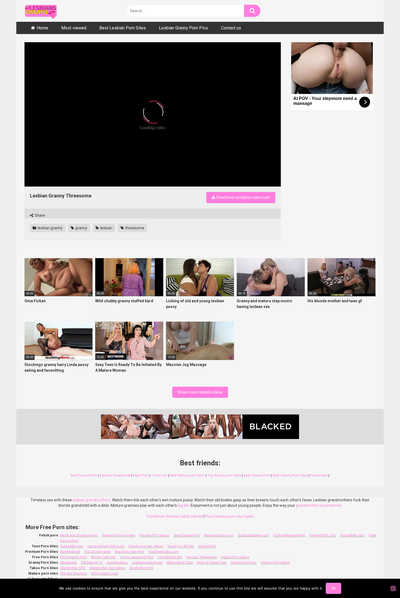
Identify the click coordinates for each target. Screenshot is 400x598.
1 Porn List (159, 475)
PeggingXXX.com (322, 535)
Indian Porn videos (235, 557)
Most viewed (73, 27)
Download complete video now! (243, 197)
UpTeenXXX (207, 546)
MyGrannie (68, 562)
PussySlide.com (352, 535)
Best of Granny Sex (211, 562)
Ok (333, 588)
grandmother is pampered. (319, 505)
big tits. (184, 505)
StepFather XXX (141, 568)
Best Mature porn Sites (187, 475)
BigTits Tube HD (103, 557)
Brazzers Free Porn (129, 552)
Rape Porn (141, 475)
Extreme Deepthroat (115, 475)
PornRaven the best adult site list (174, 516)
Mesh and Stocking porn (78, 535)
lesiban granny (50, 228)
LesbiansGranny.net (147, 562)
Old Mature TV (92, 562)
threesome (134, 228)
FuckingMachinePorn (289, 535)
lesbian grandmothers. (92, 500)
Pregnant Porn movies (118, 535)
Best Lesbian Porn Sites (122, 27)
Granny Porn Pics (243, 562)
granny (81, 228)
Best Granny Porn (257, 475)
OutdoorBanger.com (253, 535)
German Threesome (201, 557)
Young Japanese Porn (136, 557)
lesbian (105, 228)
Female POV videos (154, 535)
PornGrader (319, 475)
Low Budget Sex (170, 557)
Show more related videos (200, 392)
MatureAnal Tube (180, 562)
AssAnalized (70, 552)
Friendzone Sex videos (145, 546)
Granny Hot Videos (275, 562)
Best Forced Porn (84, 475)
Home (42, 27)
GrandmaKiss (117, 562)
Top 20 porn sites (97, 552)
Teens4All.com (71, 546)
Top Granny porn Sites (224, 475)
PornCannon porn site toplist (229, 516)
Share (39, 215)
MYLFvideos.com (104, 573)
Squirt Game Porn (186, 535)
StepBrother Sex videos (107, 568)
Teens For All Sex (180, 546)
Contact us (231, 27)
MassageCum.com (218, 535)
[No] (393, 588)
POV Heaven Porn (73, 557)
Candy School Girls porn (105, 546)
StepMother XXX (72, 568)
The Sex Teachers (73, 573)
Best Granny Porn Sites (290, 475)
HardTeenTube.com (163, 552)
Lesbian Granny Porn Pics (183, 27)
